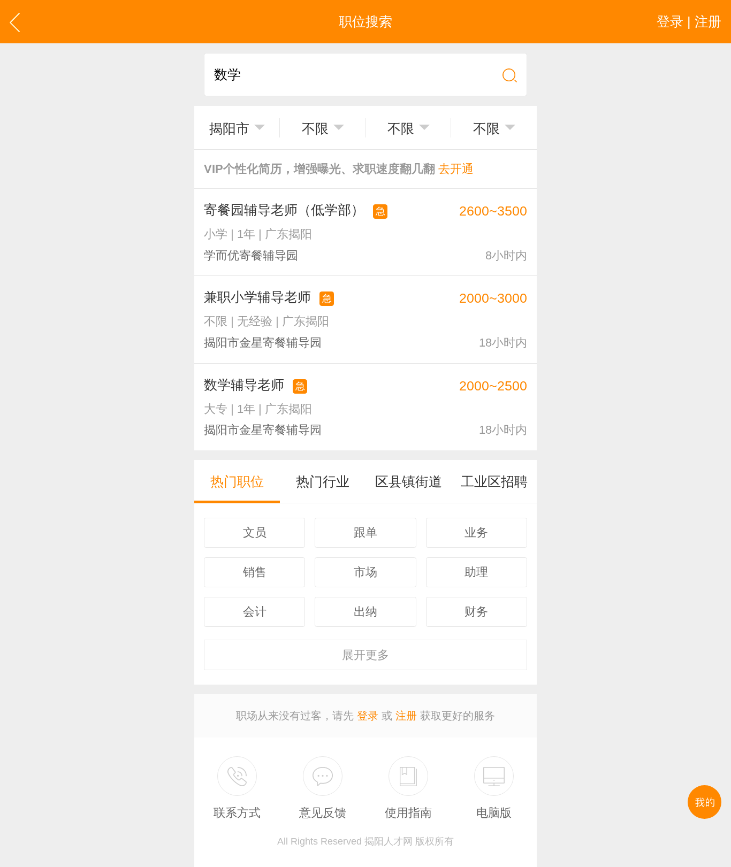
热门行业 (322, 481)
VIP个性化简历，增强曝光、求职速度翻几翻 (339, 168)
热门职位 (237, 481)
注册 (406, 716)
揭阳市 (229, 128)
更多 (365, 655)
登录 (367, 716)
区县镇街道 (408, 481)
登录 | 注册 (689, 21)
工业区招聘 (494, 481)
